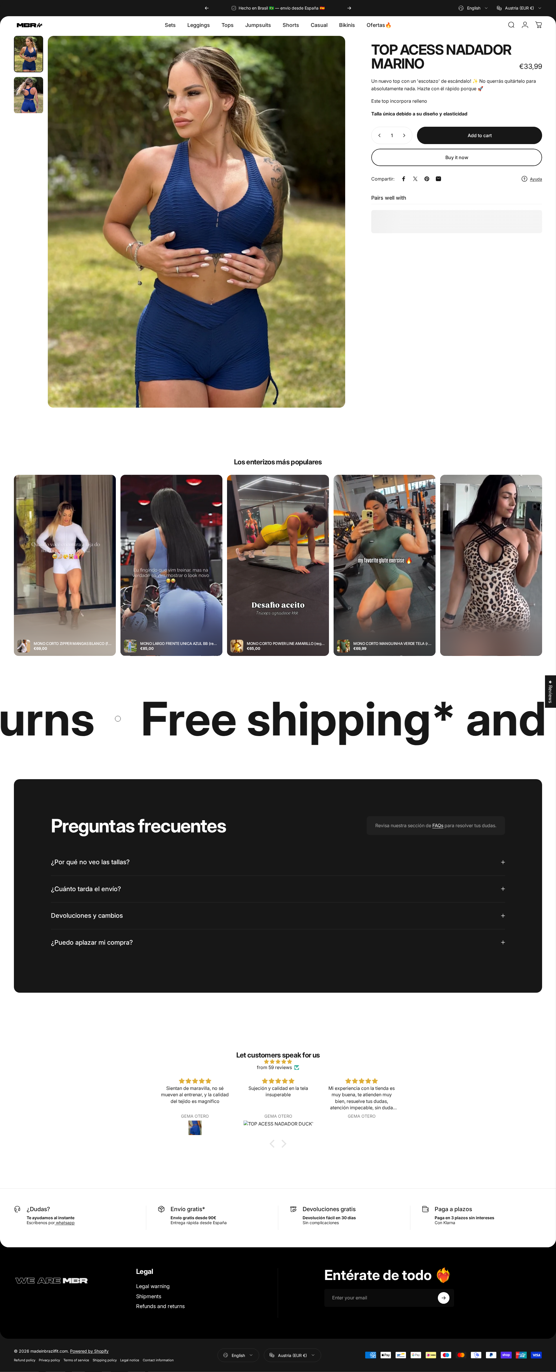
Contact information (158, 1360)
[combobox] (473, 8)
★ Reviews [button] (550, 691)
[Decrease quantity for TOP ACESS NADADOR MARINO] (378, 135)
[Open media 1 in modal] (196, 222)
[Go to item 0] (28, 54)
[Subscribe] (443, 1298)
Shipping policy (105, 1360)
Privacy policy (49, 1360)
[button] (274, 1144)
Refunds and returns (160, 1306)
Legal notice (129, 1360)
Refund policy (24, 1360)
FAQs (437, 825)
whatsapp (65, 1222)
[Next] (349, 8)
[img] (278, 1061)
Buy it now (456, 157)
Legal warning (153, 1286)
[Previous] (206, 8)
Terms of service (76, 1360)
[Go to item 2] (28, 95)
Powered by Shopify (89, 1350)
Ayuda (536, 178)
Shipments (148, 1296)
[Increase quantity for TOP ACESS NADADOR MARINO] (405, 135)
